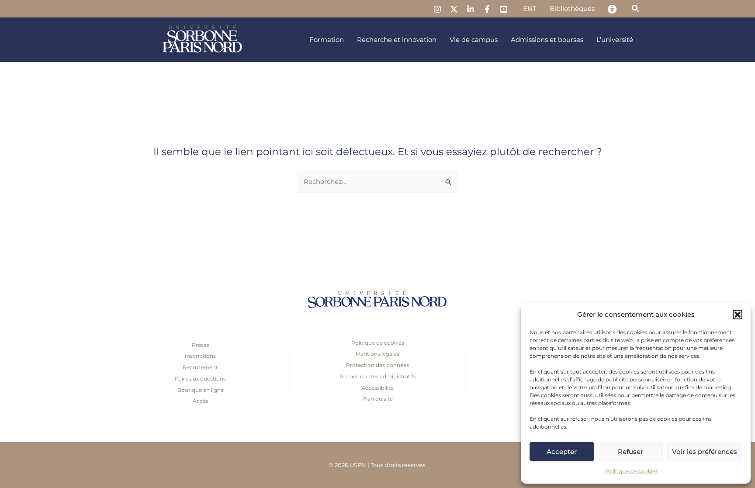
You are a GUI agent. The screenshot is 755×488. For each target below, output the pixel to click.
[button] (737, 314)
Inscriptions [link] (200, 356)
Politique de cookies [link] (631, 471)
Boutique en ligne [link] (200, 390)
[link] (437, 9)
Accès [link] (200, 401)
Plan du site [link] (377, 398)
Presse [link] (200, 345)
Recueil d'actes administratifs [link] (377, 376)
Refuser (630, 451)
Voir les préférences (704, 451)
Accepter (562, 451)
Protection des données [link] (377, 365)
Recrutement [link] (200, 367)
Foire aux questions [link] (200, 378)
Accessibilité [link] (377, 387)
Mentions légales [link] (377, 353)
